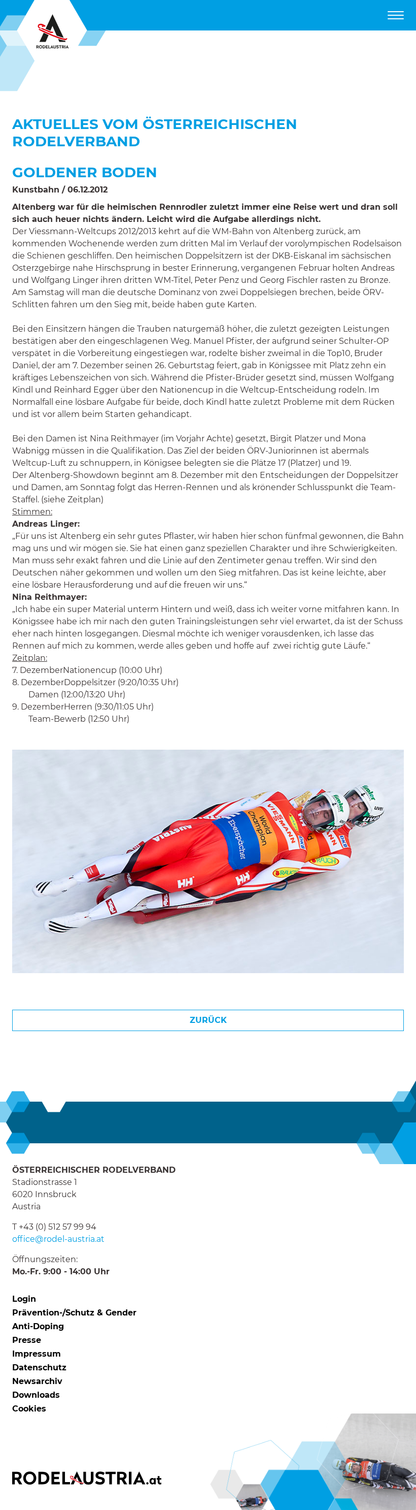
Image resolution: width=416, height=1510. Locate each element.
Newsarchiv (37, 1381)
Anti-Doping (38, 1326)
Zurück (208, 1020)
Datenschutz (39, 1367)
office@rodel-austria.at (58, 1239)
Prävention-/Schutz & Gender (74, 1313)
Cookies (29, 1408)
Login (24, 1299)
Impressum (36, 1354)
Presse (26, 1340)
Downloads (36, 1395)
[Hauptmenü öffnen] (396, 15)
